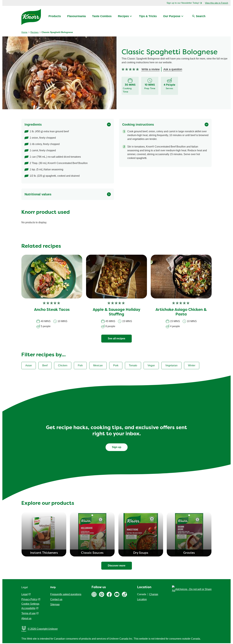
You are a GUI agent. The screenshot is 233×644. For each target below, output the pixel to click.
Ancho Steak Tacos (52, 310)
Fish (80, 365)
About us (26, 618)
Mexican (98, 365)
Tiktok (124, 594)
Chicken (62, 365)
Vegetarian (171, 365)
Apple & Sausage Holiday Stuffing (116, 312)
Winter (191, 365)
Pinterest (101, 594)
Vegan (151, 365)
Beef (45, 365)
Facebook (109, 594)
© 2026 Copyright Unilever (43, 629)
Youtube (116, 594)
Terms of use (28, 613)
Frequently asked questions (65, 594)
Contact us (56, 599)
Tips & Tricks (148, 16)
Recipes (123, 16)
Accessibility (28, 608)
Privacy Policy (29, 599)
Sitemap (55, 604)
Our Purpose (171, 16)
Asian (28, 365)
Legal (24, 594)
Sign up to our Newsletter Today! (183, 3)
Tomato (133, 365)
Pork (115, 365)
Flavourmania (76, 16)
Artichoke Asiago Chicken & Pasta (181, 312)
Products (55, 16)
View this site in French (216, 3)
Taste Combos (102, 16)
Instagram (94, 594)
